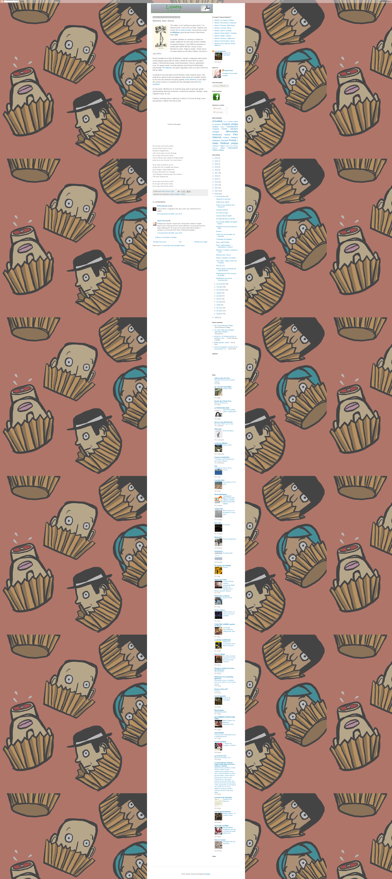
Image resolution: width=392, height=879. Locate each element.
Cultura (172, 194)
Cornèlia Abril (219, 480)
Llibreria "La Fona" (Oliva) (222, 28)
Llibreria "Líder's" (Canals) (223, 30)
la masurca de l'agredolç (223, 797)
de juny (219, 299)
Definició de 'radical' (222, 202)
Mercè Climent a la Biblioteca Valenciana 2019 (229, 722)
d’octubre (220, 287)
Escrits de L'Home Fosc (222, 401)
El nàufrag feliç (228, 553)
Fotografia (215, 129)
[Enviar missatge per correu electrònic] (178, 191)
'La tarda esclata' (184, 30)
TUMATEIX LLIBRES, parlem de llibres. (224, 625)
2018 (216, 170)
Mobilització (217, 135)
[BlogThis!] (184, 192)
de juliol (219, 296)
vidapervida (218, 509)
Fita (215, 466)
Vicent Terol (161, 221)
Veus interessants (229, 148)
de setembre (221, 290)
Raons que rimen (220, 579)
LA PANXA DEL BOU (221, 408)
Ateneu (225, 121)
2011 (216, 188)
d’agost (219, 293)
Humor (224, 129)
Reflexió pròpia (229, 143)
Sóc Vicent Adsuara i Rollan (223, 325)
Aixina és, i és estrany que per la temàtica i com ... (225, 337)
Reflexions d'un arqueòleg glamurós (223, 677)
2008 (216, 317)
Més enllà (217, 523)
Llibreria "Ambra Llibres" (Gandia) (225, 33)
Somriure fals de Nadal (223, 216)
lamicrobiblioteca (220, 494)
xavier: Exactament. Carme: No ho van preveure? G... (225, 348)
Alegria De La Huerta (221, 596)
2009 (216, 194)
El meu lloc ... (227, 525)
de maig (219, 302)
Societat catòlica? (222, 210)
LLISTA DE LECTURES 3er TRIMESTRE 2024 (229, 629)
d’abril (219, 305)
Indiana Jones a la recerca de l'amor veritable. (229, 613)
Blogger (207, 874)
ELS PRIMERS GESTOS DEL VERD (224, 718)
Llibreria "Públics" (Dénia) (222, 36)
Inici (180, 242)
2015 (216, 179)
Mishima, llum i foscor (223, 255)
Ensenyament (232, 127)
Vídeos (183, 194)
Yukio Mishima (190, 79)
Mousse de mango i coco (222, 757)
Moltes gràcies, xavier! (221, 342)
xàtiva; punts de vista (222, 378)
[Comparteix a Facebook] (188, 192)
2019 (216, 167)
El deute (217, 691)
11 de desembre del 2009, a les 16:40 (169, 233)
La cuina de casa (220, 756)
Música (177, 194)
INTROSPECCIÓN (220, 712)
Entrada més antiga (200, 242)
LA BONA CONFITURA (222, 640)
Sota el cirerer (227, 597)
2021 (216, 161)
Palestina (216, 140)
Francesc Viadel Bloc (221, 457)
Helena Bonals (162, 206)
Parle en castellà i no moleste (226, 258)
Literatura (234, 129)
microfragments (220, 51)
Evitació (219, 231)
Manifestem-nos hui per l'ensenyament (224, 279)
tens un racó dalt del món (223, 422)
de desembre (221, 196)
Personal (224, 140)
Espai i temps (227, 445)
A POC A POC (227, 388)
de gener (220, 314)
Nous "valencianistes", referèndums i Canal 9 (224, 246)
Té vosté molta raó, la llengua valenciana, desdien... (224, 331)
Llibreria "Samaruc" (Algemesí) (224, 38)
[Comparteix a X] (186, 192)
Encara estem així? (221, 689)
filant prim (218, 537)
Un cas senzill (218, 671)
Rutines (225, 567)
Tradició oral (224, 146)
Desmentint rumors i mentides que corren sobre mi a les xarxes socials (225, 682)
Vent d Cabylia (219, 654)
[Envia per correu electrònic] (182, 192)
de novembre (221, 284)
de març (219, 308)
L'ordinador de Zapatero (224, 239)
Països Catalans (230, 137)
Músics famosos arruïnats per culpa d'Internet (226, 269)
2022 (216, 158)
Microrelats (232, 131)
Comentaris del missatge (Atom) (174, 245)
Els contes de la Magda (222, 565)
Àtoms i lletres (219, 610)
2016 (216, 176)
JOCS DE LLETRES (221, 826)
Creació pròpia (230, 124)
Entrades (218, 108)
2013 (216, 182)
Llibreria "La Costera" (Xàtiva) (224, 20)
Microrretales (219, 710)
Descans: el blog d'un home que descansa (224, 669)
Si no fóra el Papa (222, 213)
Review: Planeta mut (221, 403)
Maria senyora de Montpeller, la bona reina (229, 512)
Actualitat (217, 121)
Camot (230, 121)
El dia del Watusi (228, 431)
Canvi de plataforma (229, 539)
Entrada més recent (159, 242)
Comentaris (219, 112)
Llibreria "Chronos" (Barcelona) (224, 25)
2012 (216, 185)
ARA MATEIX (219, 733)
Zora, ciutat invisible (222, 242)
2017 (216, 173)
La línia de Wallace (221, 443)
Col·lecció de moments (222, 811)
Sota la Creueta (219, 840)
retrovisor (215, 146)
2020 (216, 164)
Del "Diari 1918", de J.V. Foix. (223, 424)
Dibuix (222, 127)
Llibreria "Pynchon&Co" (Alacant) (225, 23)
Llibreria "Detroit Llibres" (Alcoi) (224, 41)
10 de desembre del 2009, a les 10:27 (169, 214)
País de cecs (220, 265)
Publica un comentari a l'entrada (165, 237)
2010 (216, 191)
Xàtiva (221, 150)
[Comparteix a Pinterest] (190, 192)
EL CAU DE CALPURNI (222, 387)
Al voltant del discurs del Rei (225, 219)
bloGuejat (217, 429)
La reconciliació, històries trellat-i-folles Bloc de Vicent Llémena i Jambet (224, 764)
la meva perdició (220, 742)
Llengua (215, 132)
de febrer (220, 311)
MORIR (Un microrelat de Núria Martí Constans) (229, 643)
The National (167, 68)
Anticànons (218, 551)
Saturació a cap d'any (223, 199)
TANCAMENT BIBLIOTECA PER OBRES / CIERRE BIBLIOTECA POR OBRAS (229, 500)
